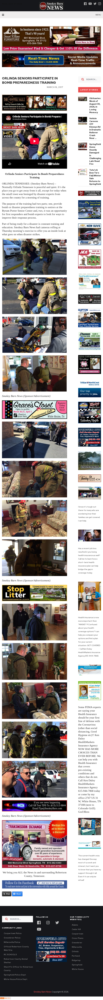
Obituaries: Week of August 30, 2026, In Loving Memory (95, 105)
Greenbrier (77, 943)
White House (78, 969)
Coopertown (77, 934)
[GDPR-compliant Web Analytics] (5, 998)
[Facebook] (85, 3)
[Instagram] (99, 3)
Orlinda (75, 951)
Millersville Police (12, 942)
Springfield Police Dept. (15, 975)
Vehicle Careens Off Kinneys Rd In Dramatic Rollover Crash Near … (95, 128)
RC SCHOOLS (10, 954)
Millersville (77, 947)
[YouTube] (39, 929)
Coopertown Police (13, 933)
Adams (75, 925)
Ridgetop (76, 960)
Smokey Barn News (42, 991)
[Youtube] (90, 3)
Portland (76, 956)
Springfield (77, 965)
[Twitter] (94, 3)
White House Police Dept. (16, 979)
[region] (89, 193)
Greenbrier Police (12, 938)
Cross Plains (77, 938)
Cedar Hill (76, 929)
